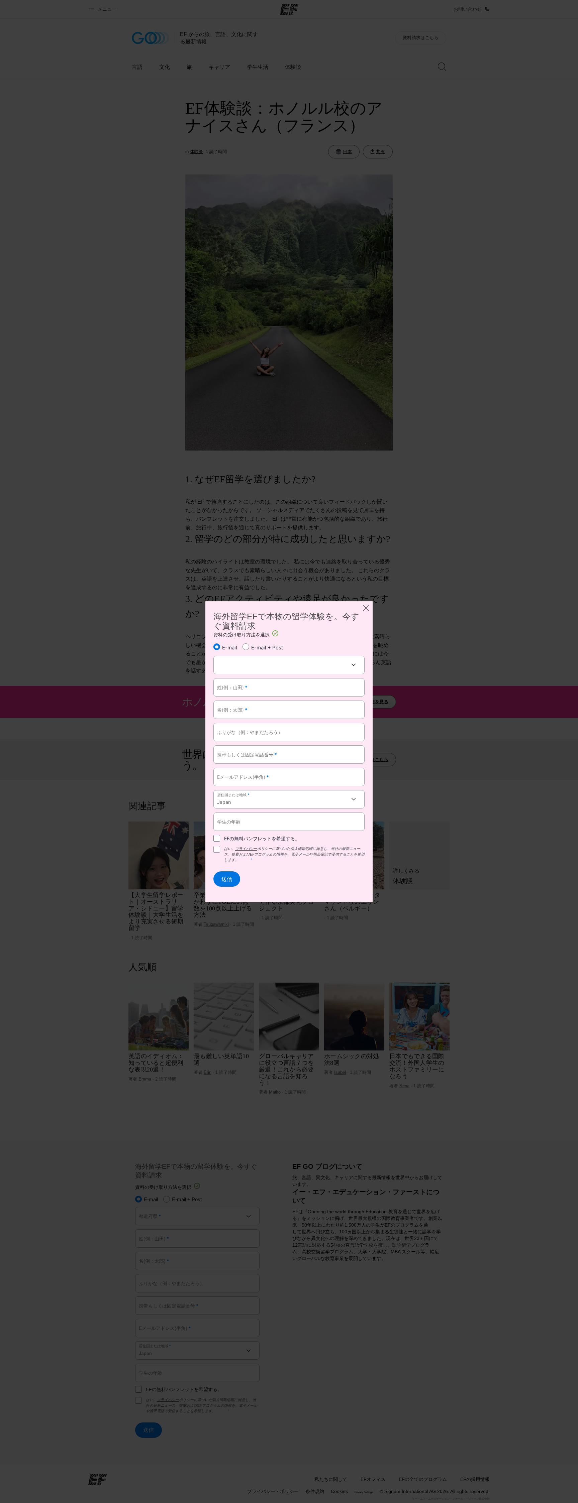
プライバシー (246, 848)
